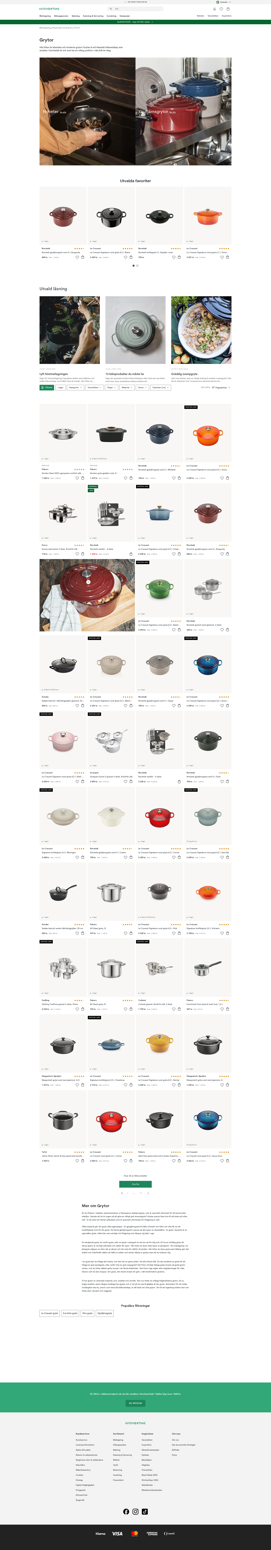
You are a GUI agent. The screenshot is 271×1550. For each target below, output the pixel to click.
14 (140, 1193)
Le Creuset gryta (49, 1313)
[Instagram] (135, 1511)
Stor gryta (87, 1313)
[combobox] (223, 2)
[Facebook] (126, 1511)
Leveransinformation (85, 1445)
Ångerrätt (80, 1500)
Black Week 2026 (150, 1475)
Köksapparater (61, 16)
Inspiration (226, 16)
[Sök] (111, 8)
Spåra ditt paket (83, 1450)
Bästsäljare (147, 1460)
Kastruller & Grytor (62, 28)
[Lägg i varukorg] (82, 257)
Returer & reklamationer (87, 1455)
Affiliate (175, 1450)
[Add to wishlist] (77, 257)
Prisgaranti (81, 1490)
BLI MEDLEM (135, 1403)
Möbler (116, 1460)
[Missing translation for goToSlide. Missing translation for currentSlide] (134, 266)
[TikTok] (144, 1511)
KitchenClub (81, 1495)
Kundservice (81, 1440)
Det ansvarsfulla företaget (183, 1445)
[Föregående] (39, 1313)
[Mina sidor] (214, 8)
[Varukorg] (228, 8)
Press (174, 1455)
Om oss (175, 1440)
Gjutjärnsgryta (105, 1313)
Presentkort (118, 1480)
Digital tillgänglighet (85, 1485)
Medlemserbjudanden (152, 1490)
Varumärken (213, 16)
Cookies (79, 1475)
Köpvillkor (80, 1465)
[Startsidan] (49, 9)
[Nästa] (231, 1313)
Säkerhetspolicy (83, 1470)
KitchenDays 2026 (150, 1480)
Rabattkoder (147, 1485)
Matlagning (45, 16)
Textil (115, 1465)
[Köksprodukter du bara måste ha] (135, 330)
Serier (141, 388)
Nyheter (200, 16)
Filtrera (48, 387)
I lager (60, 388)
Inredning (111, 16)
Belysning (117, 1470)
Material (125, 388)
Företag (79, 1480)
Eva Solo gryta (70, 1313)
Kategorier (74, 388)
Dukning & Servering (93, 16)
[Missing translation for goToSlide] (137, 266)
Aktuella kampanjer (150, 1450)
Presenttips (147, 1470)
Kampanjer (125, 16)
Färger (110, 388)
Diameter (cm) (159, 388)
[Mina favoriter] (221, 8)
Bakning (76, 16)
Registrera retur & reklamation (89, 1460)
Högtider (146, 1465)
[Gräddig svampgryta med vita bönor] (201, 330)
